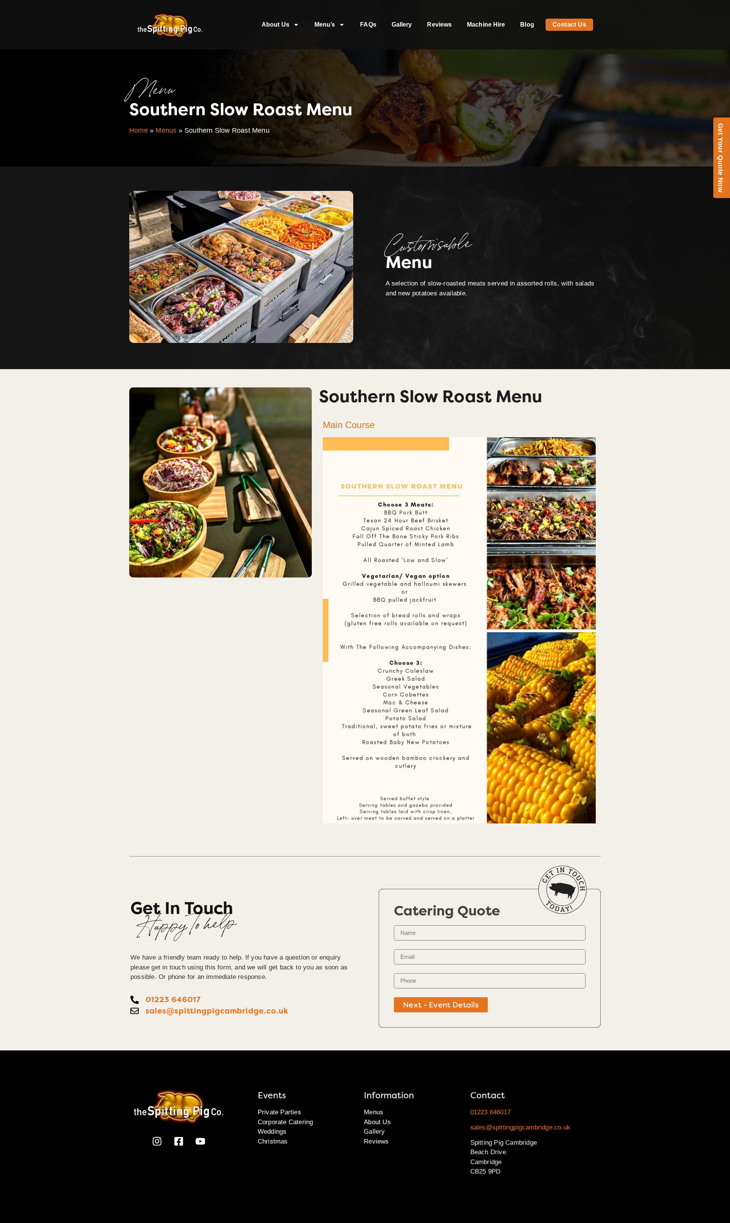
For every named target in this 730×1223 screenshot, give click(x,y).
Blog (527, 24)
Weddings (272, 1131)
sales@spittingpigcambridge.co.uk (520, 1127)
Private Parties (279, 1112)
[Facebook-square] (179, 1141)
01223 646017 (490, 1112)
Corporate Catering (285, 1122)
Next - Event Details (441, 1005)
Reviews (439, 24)
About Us (275, 24)
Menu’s (324, 24)
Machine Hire (486, 24)
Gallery (402, 24)
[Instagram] (157, 1141)
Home (138, 130)
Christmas (273, 1141)
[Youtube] (200, 1141)
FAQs (368, 24)
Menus (166, 130)
